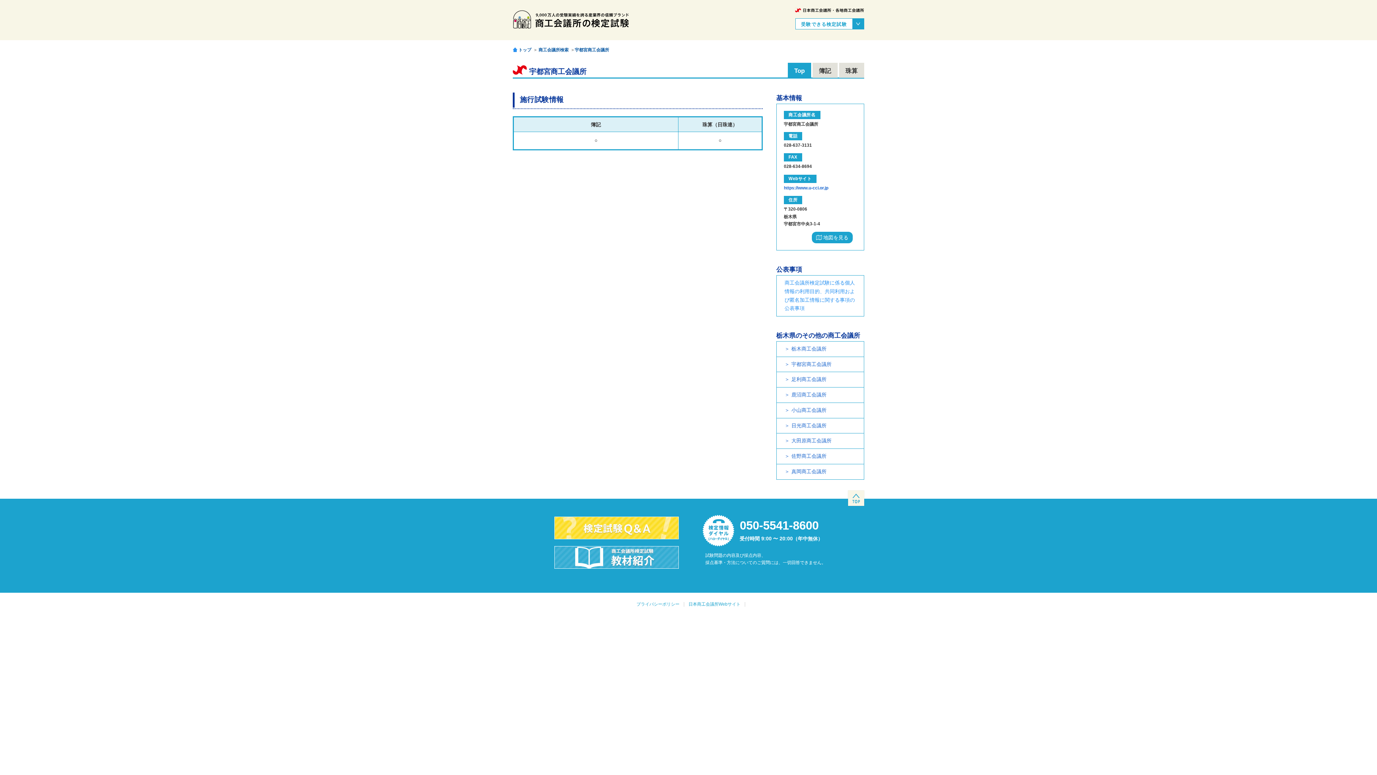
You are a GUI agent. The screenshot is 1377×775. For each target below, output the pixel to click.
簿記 (825, 70)
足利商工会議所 (809, 379)
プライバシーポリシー (658, 604)
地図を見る (835, 237)
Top (799, 70)
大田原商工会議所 (811, 440)
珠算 (852, 70)
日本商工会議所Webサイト (714, 604)
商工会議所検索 (554, 49)
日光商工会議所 (809, 425)
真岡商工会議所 (809, 471)
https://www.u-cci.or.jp (806, 188)
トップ (525, 49)
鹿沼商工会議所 (809, 395)
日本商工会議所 (829, 10)
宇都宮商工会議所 (592, 49)
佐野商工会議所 (809, 456)
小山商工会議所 (809, 410)
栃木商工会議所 (809, 349)
